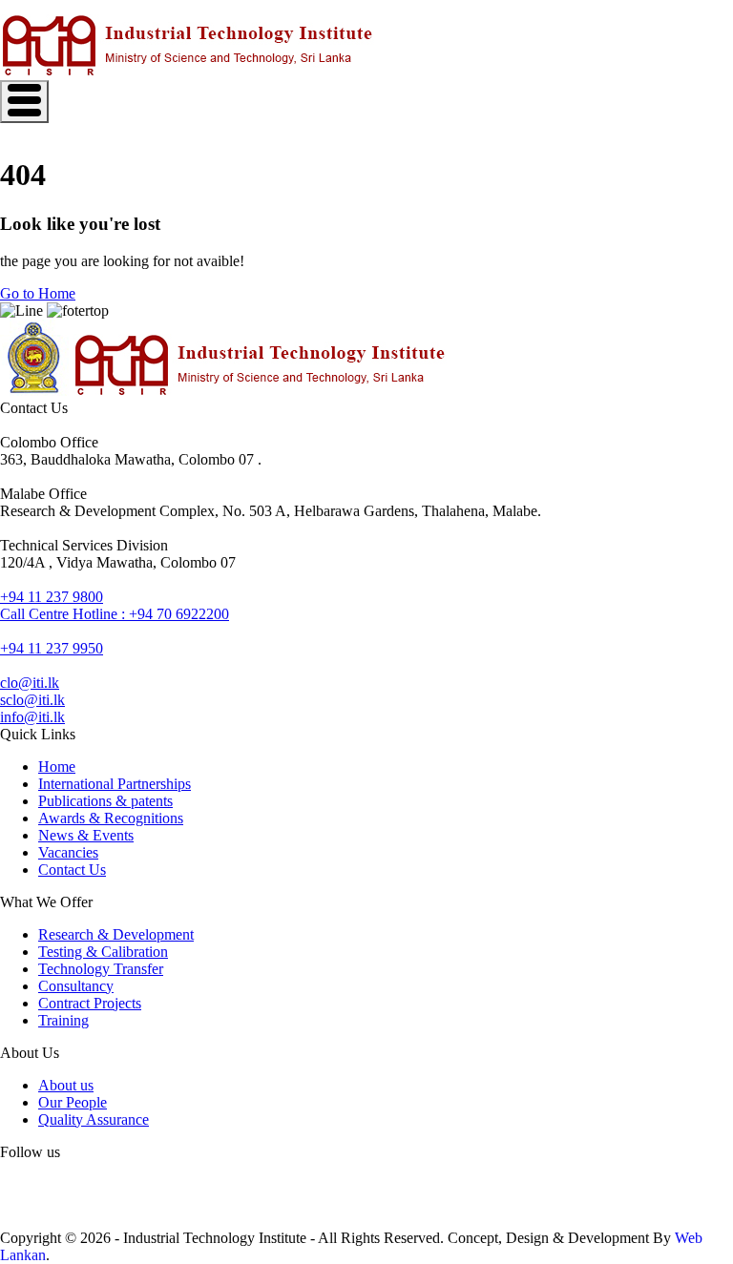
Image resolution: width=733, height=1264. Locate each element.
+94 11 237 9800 (51, 597)
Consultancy (76, 986)
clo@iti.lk (29, 682)
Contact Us (72, 869)
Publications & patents (105, 801)
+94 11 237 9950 (51, 648)
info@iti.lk (32, 717)
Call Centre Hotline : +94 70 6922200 (114, 614)
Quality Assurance (93, 1119)
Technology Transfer (100, 969)
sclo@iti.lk (32, 700)
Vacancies (68, 852)
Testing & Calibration (103, 951)
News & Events (86, 835)
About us (66, 1085)
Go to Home (37, 293)
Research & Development (116, 934)
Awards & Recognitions (110, 818)
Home (56, 766)
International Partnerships (114, 784)
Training (63, 1020)
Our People (72, 1102)
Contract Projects (89, 1003)
